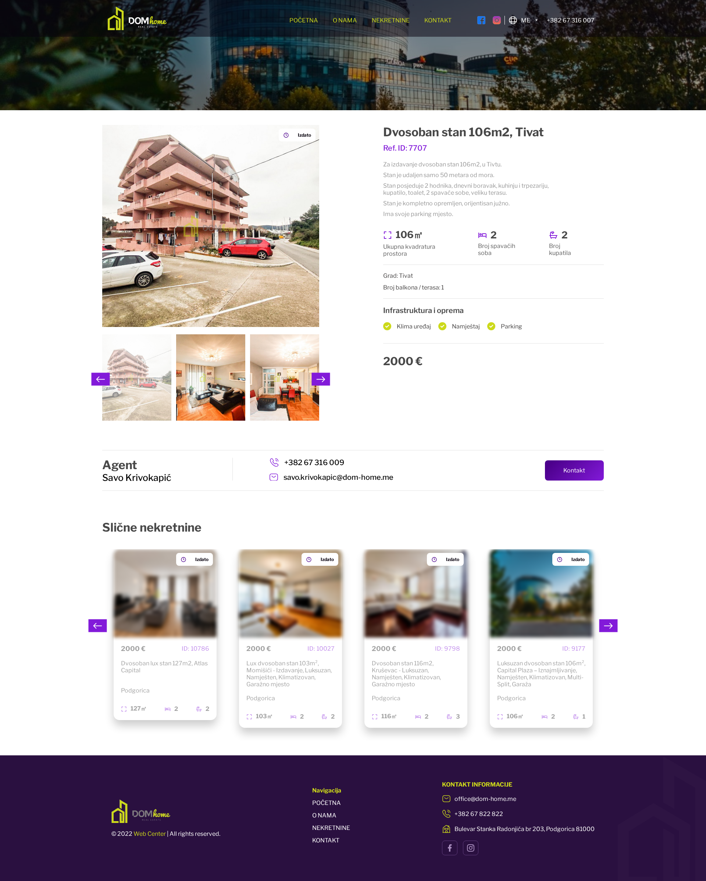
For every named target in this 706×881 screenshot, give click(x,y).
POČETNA (303, 20)
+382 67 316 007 (571, 20)
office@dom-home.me (485, 798)
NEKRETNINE (391, 20)
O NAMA (345, 20)
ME (525, 20)
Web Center (149, 833)
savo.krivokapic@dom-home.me (338, 477)
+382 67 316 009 (314, 462)
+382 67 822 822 (478, 813)
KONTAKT (438, 20)
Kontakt (574, 470)
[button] (101, 379)
